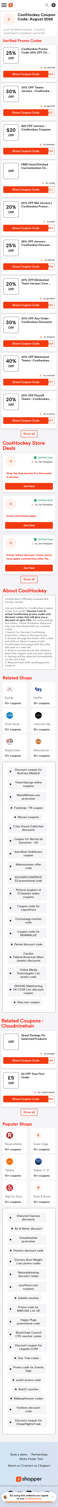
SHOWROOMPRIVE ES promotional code (28, 879)
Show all (29, 433)
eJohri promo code (28, 1380)
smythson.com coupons (28, 1287)
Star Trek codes (28, 1358)
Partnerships (39, 1454)
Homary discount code (28, 1250)
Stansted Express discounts (28, 1217)
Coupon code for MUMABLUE (28, 933)
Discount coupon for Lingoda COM (28, 1347)
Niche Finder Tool (31, 1459)
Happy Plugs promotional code (28, 1322)
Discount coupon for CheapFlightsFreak (28, 1422)
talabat (9, 1170)
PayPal (38, 697)
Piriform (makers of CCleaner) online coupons (28, 893)
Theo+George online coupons (28, 784)
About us (14, 1465)
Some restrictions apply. (21, 516)
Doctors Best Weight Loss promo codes (28, 1261)
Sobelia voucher (28, 1298)
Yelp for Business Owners (22, 1196)
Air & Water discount (28, 1228)
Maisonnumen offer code (28, 866)
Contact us (29, 1465)
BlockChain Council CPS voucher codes (28, 1334)
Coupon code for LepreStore (28, 908)
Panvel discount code (28, 944)
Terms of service (49, 1486)
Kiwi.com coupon (28, 1002)
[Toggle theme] (53, 5)
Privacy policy (31, 1486)
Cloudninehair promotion (28, 1239)
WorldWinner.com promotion (28, 797)
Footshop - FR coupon (28, 807)
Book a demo (18, 1454)
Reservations (13, 1144)
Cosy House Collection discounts (28, 828)
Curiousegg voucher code (28, 920)
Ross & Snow (42, 1196)
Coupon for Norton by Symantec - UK (28, 841)
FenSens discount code (28, 1409)
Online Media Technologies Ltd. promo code (28, 973)
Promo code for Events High (28, 1369)
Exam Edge (41, 1144)
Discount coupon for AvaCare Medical (28, 771)
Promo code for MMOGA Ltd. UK (28, 1309)
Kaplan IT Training (45, 1170)
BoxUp (9, 697)
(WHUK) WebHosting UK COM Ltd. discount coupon (28, 989)
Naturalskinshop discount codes (28, 1274)
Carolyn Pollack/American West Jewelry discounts (28, 957)
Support (45, 1465)
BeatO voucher (28, 1389)
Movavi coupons (28, 817)
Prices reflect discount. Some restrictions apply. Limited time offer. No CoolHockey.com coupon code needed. (29, 559)
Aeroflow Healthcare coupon (28, 853)
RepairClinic (13, 750)
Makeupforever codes (28, 1398)
